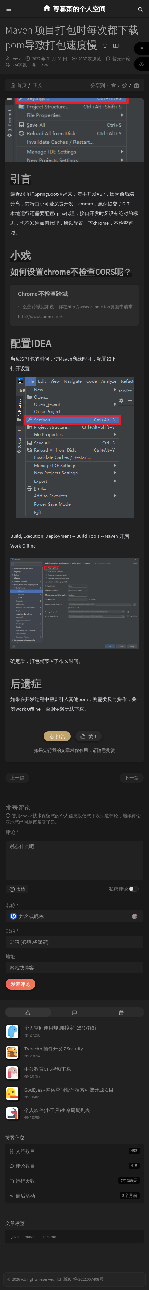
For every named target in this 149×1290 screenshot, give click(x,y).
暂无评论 (121, 59)
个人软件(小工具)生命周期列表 (57, 1110)
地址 (10, 956)
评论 (12, 832)
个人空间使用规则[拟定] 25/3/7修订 (61, 1028)
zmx (17, 59)
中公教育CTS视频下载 (47, 1069)
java (15, 1236)
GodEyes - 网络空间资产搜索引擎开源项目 (69, 1090)
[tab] (28, 1012)
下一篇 (131, 778)
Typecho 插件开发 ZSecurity (53, 1049)
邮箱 (12, 931)
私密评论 (118, 889)
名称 (12, 905)
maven (31, 1236)
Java (43, 65)
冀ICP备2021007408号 (83, 1279)
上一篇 (17, 778)
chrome (49, 1236)
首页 (22, 85)
